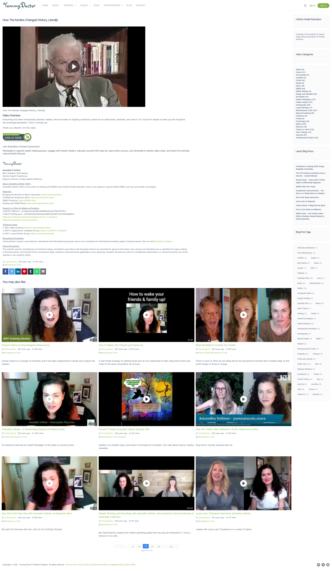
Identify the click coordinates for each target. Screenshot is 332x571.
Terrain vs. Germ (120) (305, 129)
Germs (320, 303)
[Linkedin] (18, 271)
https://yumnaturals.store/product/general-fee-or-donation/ (30, 217)
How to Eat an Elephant (305, 201)
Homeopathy (304, 334)
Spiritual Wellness (306, 369)
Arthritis (302, 258)
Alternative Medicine (307, 248)
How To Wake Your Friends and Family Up (121, 345)
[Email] (43, 271)
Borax (318, 263)
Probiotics (303, 354)
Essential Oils (304, 303)
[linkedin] (327, 564)
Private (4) (300, 119)
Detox (301, 283)
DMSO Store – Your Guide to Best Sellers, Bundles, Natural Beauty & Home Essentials (310, 216)
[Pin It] (24, 271)
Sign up (323, 6)
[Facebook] (5, 271)
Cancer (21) (300, 72)
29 (171, 546)
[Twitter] (12, 271)
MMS (319, 339)
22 (133, 546)
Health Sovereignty (306, 319)
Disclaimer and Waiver (100, 565)
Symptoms (303, 374)
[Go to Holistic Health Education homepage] (19, 5)
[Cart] (305, 5)
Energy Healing (305, 298)
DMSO (302, 288)
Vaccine (302, 384)
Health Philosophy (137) (306, 99)
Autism (315, 258)
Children (302, 273)
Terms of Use (70, 565)
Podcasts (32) (301, 116)
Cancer (301, 268)
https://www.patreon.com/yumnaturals (20, 220)
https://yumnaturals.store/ (42, 197)
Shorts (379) (301, 124)
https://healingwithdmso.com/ (40, 203)
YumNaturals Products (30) (307, 138)
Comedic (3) (301, 78)
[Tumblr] (30, 271)
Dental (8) (300, 83)
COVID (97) (300, 80)
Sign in (312, 6)
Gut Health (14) (302, 97)
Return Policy (130, 565)
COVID (7, 437)
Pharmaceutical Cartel (308, 349)
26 (158, 546)
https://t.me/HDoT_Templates (53, 230)
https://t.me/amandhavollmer (37, 228)
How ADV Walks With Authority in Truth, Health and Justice (227, 429)
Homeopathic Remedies (308, 329)
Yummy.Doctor (11, 262)
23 (139, 546)
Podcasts (122, 437)
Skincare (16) (301, 127)
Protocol (318, 354)
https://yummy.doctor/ (52, 194)
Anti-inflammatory (306, 253)
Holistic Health (204, 353)
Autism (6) (300, 69)
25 (152, 546)
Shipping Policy (116, 565)
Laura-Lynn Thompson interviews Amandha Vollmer (223, 513)
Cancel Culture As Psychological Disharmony (26, 345)
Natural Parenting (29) (305, 113)
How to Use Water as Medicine (308, 209)
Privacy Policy (83, 565)
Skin (318, 364)
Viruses (313, 389)
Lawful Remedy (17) (304, 108)
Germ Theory (304, 308)
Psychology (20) (302, 121)
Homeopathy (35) (303, 105)
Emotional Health (305, 293)
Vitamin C (302, 394)
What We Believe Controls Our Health (216, 345)
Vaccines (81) (301, 135)
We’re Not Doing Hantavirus (307, 197)
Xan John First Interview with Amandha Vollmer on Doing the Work (37, 513)
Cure (320, 278)
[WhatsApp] (37, 271)
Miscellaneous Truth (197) (306, 110)
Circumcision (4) (302, 75)
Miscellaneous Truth (13, 265)
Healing (302, 313)
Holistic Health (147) (304, 102)
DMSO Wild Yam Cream (305, 187)
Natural (301, 344)
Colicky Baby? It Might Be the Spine (310, 205)
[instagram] (323, 564)
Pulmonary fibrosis (306, 359)
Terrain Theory (304, 379)
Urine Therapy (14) (303, 132)
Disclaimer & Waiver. (163, 241)
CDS (313, 268)
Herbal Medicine (305, 324)
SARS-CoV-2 (304, 364)
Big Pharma (303, 263)
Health (315, 313)
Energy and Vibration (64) (306, 94)
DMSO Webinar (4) (303, 91)
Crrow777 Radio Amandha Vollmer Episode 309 (124, 429)
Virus (300, 389)
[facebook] (318, 564)
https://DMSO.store (27, 200)
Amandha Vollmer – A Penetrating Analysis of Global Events (33, 429)
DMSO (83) (300, 89)
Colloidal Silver (305, 278)
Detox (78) (300, 86)
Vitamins (317, 394)
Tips (320, 379)
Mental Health (304, 339)
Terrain (317, 374)
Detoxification (316, 283)
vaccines (316, 384)
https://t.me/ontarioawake (42, 233)
